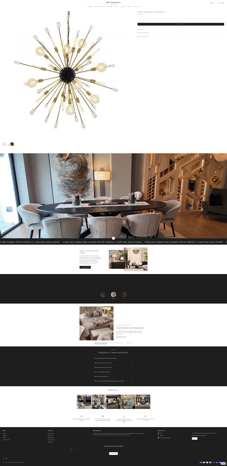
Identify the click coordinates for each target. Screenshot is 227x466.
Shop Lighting (85, 267)
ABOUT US (130, 6)
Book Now (194, 438)
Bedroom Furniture (101, 343)
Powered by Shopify (21, 462)
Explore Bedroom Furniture (121, 336)
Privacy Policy (50, 433)
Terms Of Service (51, 439)
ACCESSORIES (110, 6)
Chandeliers (129, 343)
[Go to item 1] (4, 144)
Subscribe (113, 453)
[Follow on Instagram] (3, 458)
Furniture (89, 6)
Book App (117, 6)
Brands (4, 437)
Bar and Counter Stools (116, 343)
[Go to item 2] (8, 144)
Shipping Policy (51, 437)
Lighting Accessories (99, 6)
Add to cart (180, 24)
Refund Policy (50, 435)
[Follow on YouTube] (6, 458)
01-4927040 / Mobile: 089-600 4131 (199, 435)
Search (4, 433)
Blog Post (5, 435)
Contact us (137, 6)
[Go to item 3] (12, 144)
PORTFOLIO (123, 6)
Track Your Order (6, 439)
